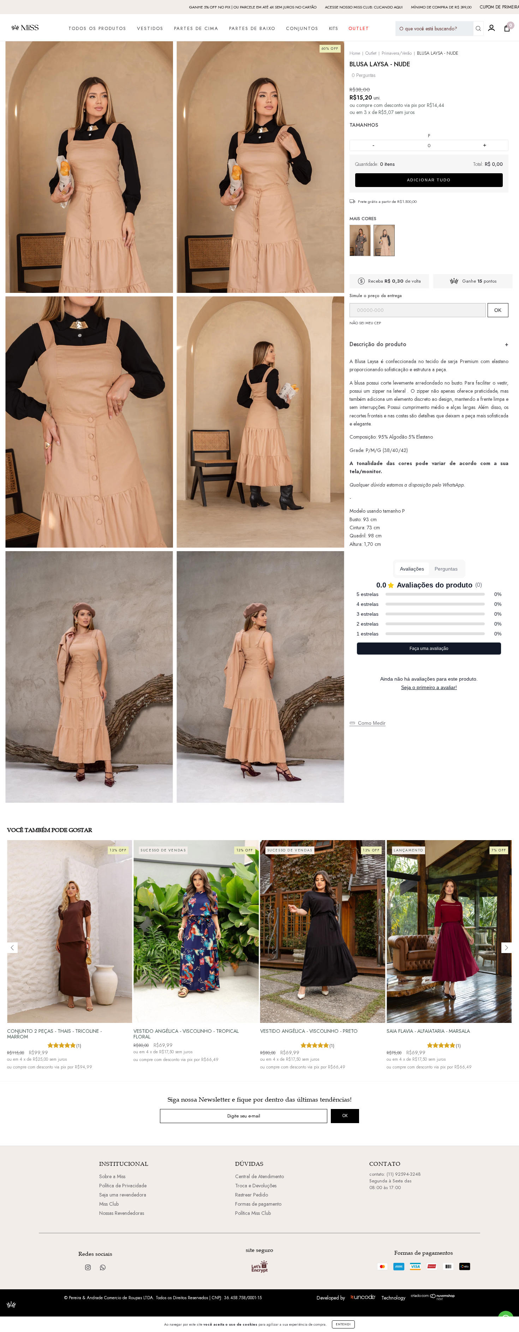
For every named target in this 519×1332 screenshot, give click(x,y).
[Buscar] (478, 28)
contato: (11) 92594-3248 (395, 1174)
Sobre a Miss (112, 1176)
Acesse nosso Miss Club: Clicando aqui (297, 7)
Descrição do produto (378, 344)
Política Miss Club (253, 1213)
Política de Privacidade (123, 1185)
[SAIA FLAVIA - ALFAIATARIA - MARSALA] (449, 931)
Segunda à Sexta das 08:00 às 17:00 (390, 1184)
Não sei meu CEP (365, 323)
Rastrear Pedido (251, 1194)
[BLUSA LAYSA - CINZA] (360, 240)
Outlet (358, 28)
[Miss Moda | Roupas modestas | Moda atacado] (102, 1267)
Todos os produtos (97, 28)
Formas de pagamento (258, 1203)
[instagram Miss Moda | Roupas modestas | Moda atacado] (88, 1267)
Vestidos (150, 28)
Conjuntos (302, 28)
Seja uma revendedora (122, 1194)
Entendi (343, 1324)
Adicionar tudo (429, 180)
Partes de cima (196, 28)
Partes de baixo (252, 28)
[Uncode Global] (363, 1297)
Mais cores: (429, 219)
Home (355, 53)
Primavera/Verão (397, 53)
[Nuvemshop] (433, 1298)
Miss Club (109, 1203)
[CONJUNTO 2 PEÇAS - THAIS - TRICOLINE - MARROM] (69, 931)
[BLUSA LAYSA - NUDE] (384, 240)
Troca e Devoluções (255, 1185)
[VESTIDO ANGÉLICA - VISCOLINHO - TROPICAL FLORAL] (196, 931)
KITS (333, 28)
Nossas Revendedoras (121, 1213)
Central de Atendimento (259, 1176)
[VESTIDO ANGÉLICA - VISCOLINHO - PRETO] (323, 931)
